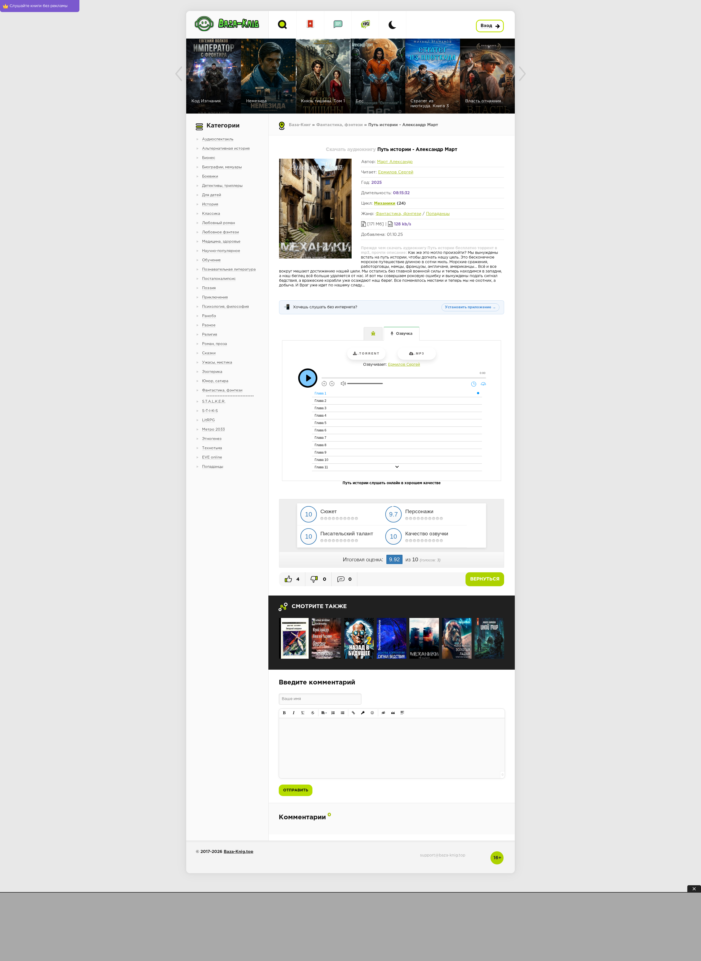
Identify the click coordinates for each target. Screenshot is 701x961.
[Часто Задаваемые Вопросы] (365, 25)
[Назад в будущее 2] (359, 638)
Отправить (295, 790)
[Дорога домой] (489, 638)
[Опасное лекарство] (326, 638)
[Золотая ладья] (457, 638)
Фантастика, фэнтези (339, 125)
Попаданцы (438, 214)
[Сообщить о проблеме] (373, 334)
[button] (284, 713)
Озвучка (404, 333)
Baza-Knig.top (238, 851)
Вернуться (484, 579)
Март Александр (395, 162)
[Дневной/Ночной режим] (392, 25)
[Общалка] (338, 25)
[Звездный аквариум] (294, 638)
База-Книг (300, 125)
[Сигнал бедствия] (391, 638)
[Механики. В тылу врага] (424, 638)
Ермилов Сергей (395, 172)
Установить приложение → (470, 307)
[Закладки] (310, 25)
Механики (384, 203)
